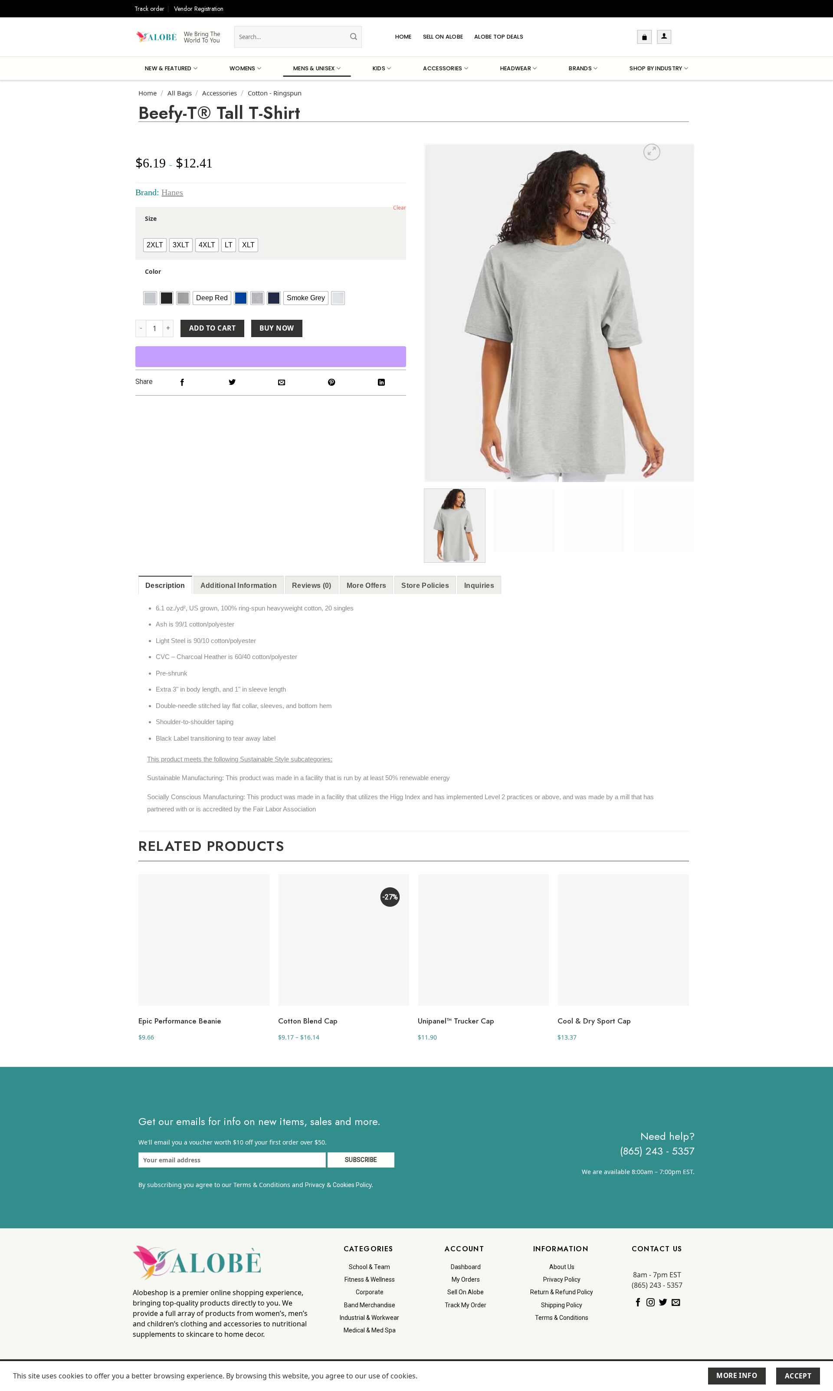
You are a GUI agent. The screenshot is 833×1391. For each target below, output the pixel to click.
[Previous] (440, 313)
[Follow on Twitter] (663, 1302)
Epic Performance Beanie (179, 1021)
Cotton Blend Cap (308, 1021)
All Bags (179, 93)
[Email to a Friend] (282, 382)
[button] (644, 37)
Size (151, 219)
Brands (580, 68)
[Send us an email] (676, 1302)
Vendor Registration (198, 8)
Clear (399, 207)
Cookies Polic (351, 1184)
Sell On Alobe (443, 36)
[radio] (155, 245)
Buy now (276, 328)
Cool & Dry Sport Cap (594, 1021)
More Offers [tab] (367, 585)
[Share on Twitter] (232, 382)
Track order (149, 8)
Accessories (442, 68)
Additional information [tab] (238, 585)
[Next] (678, 313)
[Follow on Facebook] (638, 1302)
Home (403, 36)
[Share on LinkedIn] (381, 382)
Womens (243, 68)
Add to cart (212, 328)
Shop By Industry (656, 68)
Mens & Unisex (314, 68)
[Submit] (353, 37)
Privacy (315, 1184)
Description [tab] (165, 585)
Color (153, 272)
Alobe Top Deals (498, 36)
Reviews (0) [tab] (311, 585)
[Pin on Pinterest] (331, 382)
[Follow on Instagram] (650, 1302)
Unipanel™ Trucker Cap (456, 1021)
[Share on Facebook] (182, 382)
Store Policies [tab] (425, 585)
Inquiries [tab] (479, 585)
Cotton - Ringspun (275, 93)
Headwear (515, 68)
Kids (379, 68)
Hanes (172, 192)
